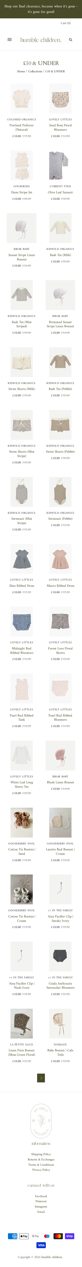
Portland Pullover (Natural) (22, 127)
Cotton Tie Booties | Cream (21, 919)
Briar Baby (22, 249)
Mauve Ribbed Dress (60, 586)
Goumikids (21, 186)
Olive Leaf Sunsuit (60, 192)
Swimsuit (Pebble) (60, 519)
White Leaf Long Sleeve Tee (21, 784)
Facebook (41, 1196)
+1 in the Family (60, 910)
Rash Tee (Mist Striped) (22, 324)
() (66, 23)
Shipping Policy (41, 1154)
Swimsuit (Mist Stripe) (21, 521)
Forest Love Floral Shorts (60, 651)
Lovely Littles (60, 119)
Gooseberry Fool (21, 843)
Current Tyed (60, 186)
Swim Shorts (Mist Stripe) (21, 454)
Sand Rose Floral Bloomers (60, 127)
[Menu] (9, 39)
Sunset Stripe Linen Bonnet (21, 257)
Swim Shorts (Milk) (21, 389)
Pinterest (41, 1201)
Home (21, 71)
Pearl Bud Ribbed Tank (21, 718)
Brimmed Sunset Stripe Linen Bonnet (60, 324)
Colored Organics (21, 119)
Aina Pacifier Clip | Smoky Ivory (60, 919)
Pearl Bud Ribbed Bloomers (60, 718)
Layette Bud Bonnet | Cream (60, 852)
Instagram (41, 1207)
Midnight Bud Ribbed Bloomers (21, 651)
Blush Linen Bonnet (60, 782)
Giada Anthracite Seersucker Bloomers (60, 986)
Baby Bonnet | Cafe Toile (60, 1052)
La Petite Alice (21, 1044)
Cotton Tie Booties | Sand (21, 852)
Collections (35, 71)
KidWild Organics (60, 249)
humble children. (52, 1257)
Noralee (60, 1044)
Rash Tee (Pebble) (60, 389)
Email (41, 1212)
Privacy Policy (41, 1170)
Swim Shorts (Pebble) (60, 452)
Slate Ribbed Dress (21, 586)
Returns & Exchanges (41, 1160)
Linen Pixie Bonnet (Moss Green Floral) (21, 1052)
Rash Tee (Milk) (60, 255)
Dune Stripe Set (21, 192)
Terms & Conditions (41, 1165)
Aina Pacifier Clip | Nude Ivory (21, 986)
